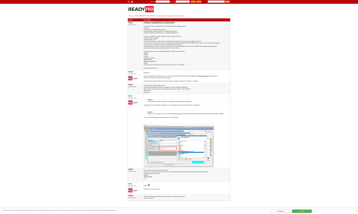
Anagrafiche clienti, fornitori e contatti (176, 15)
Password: (173, 1)
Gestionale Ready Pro (162, 15)
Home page (131, 15)
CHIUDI (356, 210)
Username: (152, 1)
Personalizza (280, 211)
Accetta (302, 211)
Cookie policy (112, 210)
